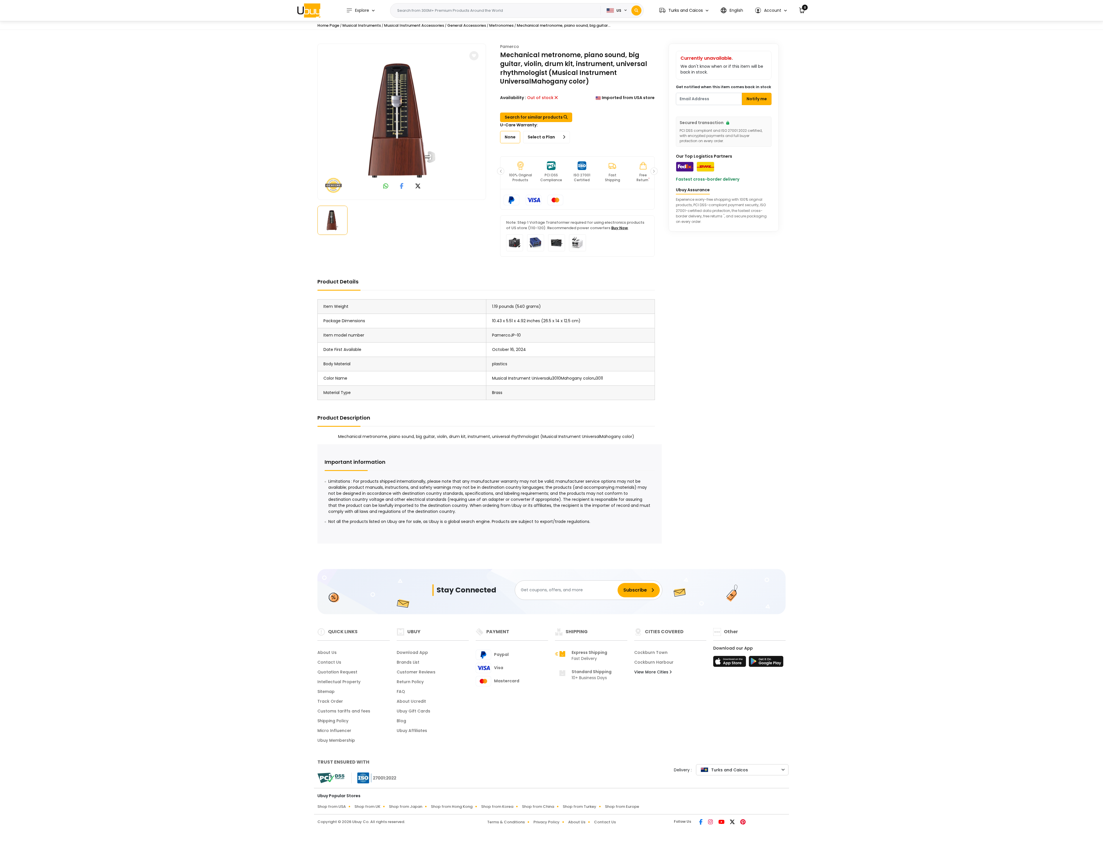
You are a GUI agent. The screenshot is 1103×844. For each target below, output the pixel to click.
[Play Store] (766, 663)
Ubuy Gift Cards (413, 711)
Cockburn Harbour (654, 662)
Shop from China (538, 806)
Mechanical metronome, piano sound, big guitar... (563, 25)
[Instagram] (711, 822)
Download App (412, 652)
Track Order (330, 701)
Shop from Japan (405, 806)
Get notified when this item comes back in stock (723, 87)
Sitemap (326, 691)
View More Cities (652, 672)
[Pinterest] (743, 822)
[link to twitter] (418, 187)
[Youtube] (722, 822)
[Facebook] (701, 822)
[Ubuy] (308, 10)
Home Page (328, 25)
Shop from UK (367, 806)
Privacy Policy (546, 822)
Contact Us (329, 662)
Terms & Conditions (506, 822)
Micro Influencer (334, 730)
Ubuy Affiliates (412, 730)
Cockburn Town (651, 652)
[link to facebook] (402, 187)
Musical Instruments (361, 25)
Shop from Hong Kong (452, 806)
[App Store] (730, 663)
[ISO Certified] (374, 778)
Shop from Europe (622, 806)
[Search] (636, 10)
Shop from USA (331, 806)
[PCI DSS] (330, 778)
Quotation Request (337, 672)
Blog (401, 721)
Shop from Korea (497, 806)
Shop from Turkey (579, 806)
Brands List (408, 662)
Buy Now (619, 228)
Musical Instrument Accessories (414, 25)
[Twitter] (733, 822)
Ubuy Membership (336, 740)
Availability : (513, 98)
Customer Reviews (416, 672)
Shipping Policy (332, 721)
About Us (327, 652)
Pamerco (509, 46)
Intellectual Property (338, 682)
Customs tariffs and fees (343, 711)
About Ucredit (411, 701)
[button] (684, 10)
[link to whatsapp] (385, 187)
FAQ (401, 691)
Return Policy (410, 682)
